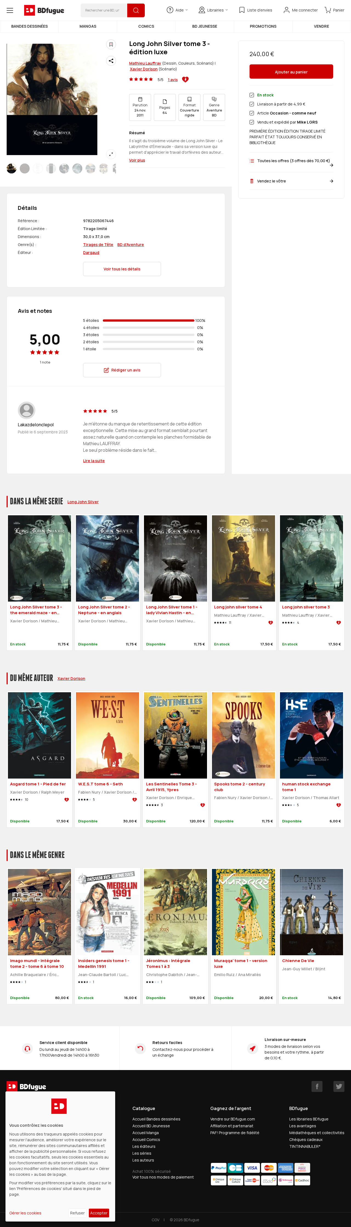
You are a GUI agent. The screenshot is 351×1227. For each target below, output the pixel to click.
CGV (155, 1219)
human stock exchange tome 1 (306, 787)
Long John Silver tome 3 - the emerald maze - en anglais (36, 612)
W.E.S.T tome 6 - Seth (100, 784)
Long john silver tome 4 (238, 607)
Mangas (88, 26)
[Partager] (111, 61)
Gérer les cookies (25, 1212)
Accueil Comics (146, 1139)
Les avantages (302, 1125)
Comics (146, 26)
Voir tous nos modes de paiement (163, 1177)
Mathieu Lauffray (145, 63)
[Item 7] (104, 168)
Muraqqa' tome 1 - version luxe (240, 963)
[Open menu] (10, 10)
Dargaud (91, 252)
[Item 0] (11, 168)
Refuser (77, 1212)
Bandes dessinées (29, 26)
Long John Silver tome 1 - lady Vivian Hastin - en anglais (171, 612)
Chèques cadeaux (305, 1139)
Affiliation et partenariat (231, 1125)
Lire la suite (94, 460)
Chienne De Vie (298, 960)
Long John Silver (83, 501)
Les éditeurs (143, 1146)
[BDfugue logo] (44, 10)
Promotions (263, 26)
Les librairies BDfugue (309, 1119)
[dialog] (60, 1156)
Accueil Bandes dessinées (156, 1119)
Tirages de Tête (98, 244)
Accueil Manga (145, 1132)
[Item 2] (38, 168)
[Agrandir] (111, 154)
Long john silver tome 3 (306, 607)
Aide (180, 10)
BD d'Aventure (130, 244)
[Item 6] (90, 168)
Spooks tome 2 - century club (239, 787)
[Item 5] (77, 168)
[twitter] (338, 1086)
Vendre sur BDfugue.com (232, 1119)
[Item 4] (64, 168)
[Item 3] (51, 168)
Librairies (215, 10)
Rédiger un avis (125, 370)
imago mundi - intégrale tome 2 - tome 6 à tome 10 (37, 963)
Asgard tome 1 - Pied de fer (38, 784)
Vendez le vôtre (271, 181)
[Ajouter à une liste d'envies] (111, 44)
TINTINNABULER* (305, 1146)
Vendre (321, 26)
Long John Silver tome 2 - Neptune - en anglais (104, 610)
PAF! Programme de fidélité (234, 1132)
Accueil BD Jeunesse (151, 1125)
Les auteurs (143, 1160)
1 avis (173, 79)
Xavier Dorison (144, 68)
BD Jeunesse (204, 26)
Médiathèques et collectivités (316, 1132)
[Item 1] (25, 168)
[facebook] (317, 1086)
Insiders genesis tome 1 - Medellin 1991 (103, 963)
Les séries (141, 1153)
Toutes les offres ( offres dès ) (293, 160)
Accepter (98, 1212)
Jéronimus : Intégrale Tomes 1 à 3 (168, 963)
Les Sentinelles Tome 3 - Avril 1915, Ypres (171, 787)
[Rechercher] (136, 10)
